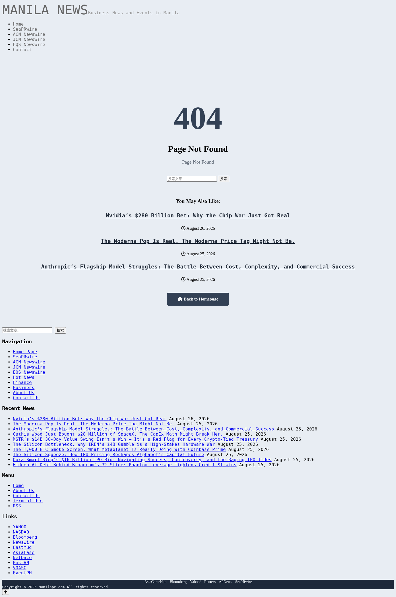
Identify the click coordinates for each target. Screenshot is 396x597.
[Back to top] (5, 592)
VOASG (19, 567)
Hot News (23, 377)
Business (23, 387)
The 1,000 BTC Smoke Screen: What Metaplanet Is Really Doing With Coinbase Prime (119, 449)
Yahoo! (195, 582)
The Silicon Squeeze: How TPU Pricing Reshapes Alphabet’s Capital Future (108, 454)
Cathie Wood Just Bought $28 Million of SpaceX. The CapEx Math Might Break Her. (118, 434)
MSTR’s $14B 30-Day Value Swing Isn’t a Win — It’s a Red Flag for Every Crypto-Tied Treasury (135, 439)
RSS (17, 505)
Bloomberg (25, 537)
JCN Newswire (29, 39)
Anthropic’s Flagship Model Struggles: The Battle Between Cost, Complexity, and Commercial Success (198, 266)
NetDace (22, 557)
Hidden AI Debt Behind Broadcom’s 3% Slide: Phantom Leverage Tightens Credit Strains (125, 464)
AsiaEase (23, 552)
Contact (22, 49)
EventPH (22, 572)
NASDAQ (21, 532)
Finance (22, 382)
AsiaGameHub (155, 582)
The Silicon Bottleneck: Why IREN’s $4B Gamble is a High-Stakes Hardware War (114, 444)
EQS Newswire (29, 44)
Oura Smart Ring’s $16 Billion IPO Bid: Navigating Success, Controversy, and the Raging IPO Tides (142, 459)
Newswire (23, 542)
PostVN (21, 562)
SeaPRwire (25, 29)
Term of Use (28, 500)
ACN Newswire (29, 34)
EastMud (22, 547)
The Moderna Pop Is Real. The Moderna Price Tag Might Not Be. (198, 241)
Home (18, 24)
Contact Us (26, 397)
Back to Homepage (200, 299)
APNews (225, 582)
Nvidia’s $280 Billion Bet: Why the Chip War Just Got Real (198, 215)
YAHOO (19, 526)
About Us (23, 392)
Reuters (210, 582)
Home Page (25, 351)
